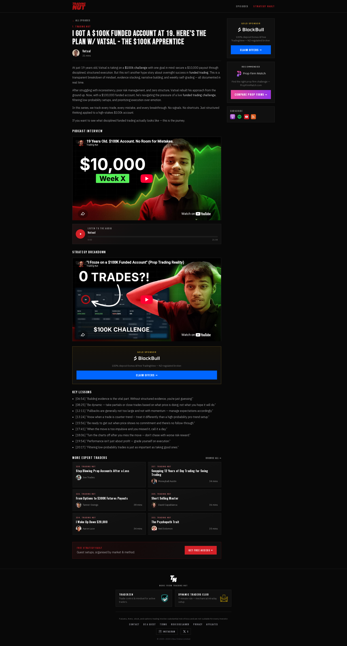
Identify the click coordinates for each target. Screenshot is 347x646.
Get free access (199, 550)
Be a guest (149, 624)
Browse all (212, 458)
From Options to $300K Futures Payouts (102, 498)
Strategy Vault (264, 6)
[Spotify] (239, 116)
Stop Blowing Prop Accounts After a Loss (102, 471)
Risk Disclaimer (180, 624)
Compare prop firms (249, 94)
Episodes (242, 6)
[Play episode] (80, 234)
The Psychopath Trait (165, 522)
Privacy (197, 624)
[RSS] (253, 116)
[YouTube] (246, 116)
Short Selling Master (165, 498)
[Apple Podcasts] (232, 116)
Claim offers (145, 375)
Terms (163, 624)
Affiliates (212, 624)
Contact (134, 624)
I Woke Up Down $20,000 (92, 522)
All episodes (81, 20)
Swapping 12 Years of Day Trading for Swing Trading (179, 472)
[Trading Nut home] (79, 6)
